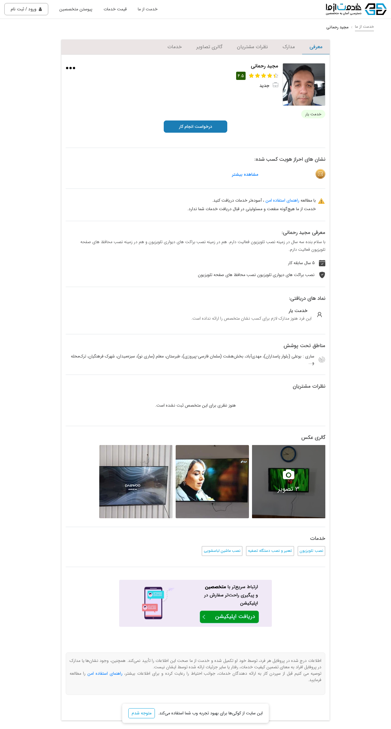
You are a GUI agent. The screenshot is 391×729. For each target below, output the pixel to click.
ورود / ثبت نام (23, 9)
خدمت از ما (148, 9)
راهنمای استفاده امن (282, 200)
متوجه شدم (142, 713)
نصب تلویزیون (311, 551)
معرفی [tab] (315, 47)
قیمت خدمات (115, 9)
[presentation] (331, 481)
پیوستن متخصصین (75, 9)
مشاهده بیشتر (245, 174)
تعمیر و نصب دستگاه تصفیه (270, 551)
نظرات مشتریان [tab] (252, 47)
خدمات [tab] (174, 47)
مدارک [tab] (289, 47)
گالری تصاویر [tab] (209, 47)
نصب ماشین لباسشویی (222, 551)
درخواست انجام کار (195, 126)
